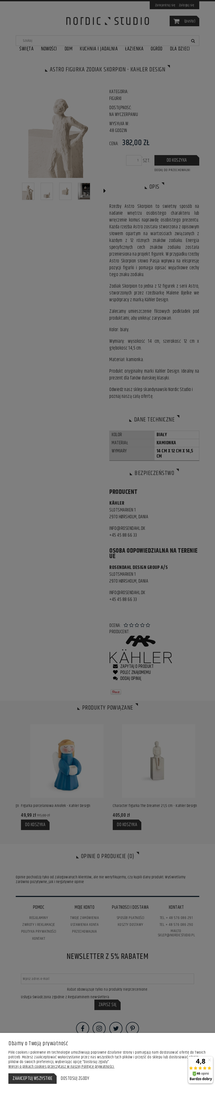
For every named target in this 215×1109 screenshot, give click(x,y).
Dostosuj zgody (75, 1078)
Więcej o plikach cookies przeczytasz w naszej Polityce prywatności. (61, 1066)
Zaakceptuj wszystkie (32, 1078)
